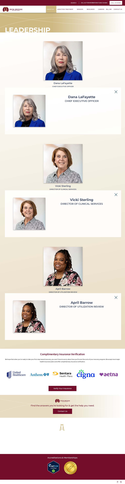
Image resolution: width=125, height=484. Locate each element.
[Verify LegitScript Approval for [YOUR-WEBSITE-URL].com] (53, 467)
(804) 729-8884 (103, 3)
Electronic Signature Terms (67, 482)
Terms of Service (51, 482)
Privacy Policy (39, 482)
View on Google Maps (62, 449)
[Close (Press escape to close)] (115, 91)
